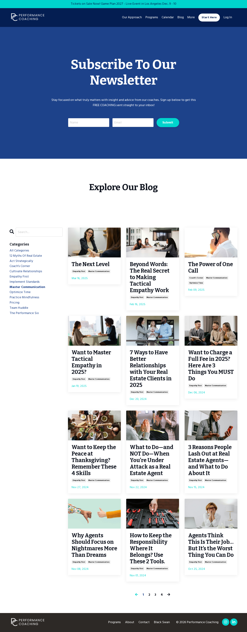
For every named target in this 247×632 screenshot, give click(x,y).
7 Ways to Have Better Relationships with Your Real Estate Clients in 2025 (151, 368)
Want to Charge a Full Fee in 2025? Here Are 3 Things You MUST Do (211, 365)
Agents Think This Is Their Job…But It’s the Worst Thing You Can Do (211, 545)
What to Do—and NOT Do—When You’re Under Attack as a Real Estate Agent (151, 460)
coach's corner (196, 277)
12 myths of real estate (26, 256)
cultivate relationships (26, 271)
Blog (180, 17)
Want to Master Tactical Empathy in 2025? (91, 362)
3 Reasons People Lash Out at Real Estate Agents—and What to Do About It (210, 460)
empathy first (79, 271)
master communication (98, 271)
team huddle (19, 308)
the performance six (24, 313)
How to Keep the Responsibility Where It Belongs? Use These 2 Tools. (151, 548)
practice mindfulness (24, 297)
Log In (227, 17)
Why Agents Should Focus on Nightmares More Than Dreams (94, 545)
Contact (144, 622)
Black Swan (162, 622)
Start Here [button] (209, 17)
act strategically (21, 261)
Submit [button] (167, 122)
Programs (114, 622)
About (129, 622)
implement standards (25, 282)
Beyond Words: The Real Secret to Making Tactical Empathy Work (150, 277)
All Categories (19, 250)
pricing (14, 302)
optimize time (196, 282)
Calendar (168, 17)
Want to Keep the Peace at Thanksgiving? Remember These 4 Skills (94, 460)
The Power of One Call (210, 267)
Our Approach (132, 17)
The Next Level (91, 264)
